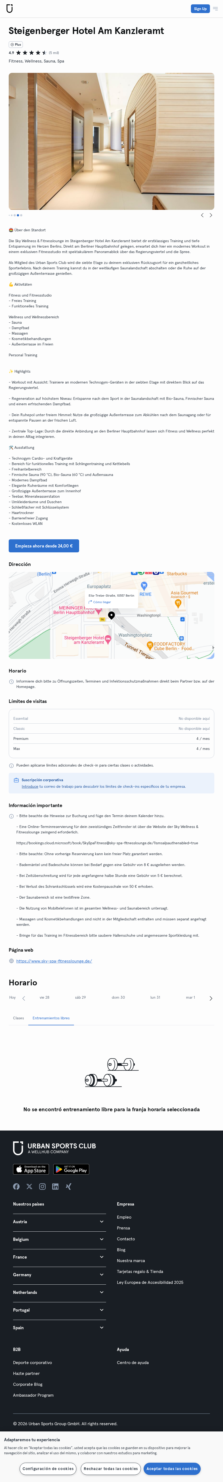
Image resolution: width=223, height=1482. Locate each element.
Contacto (126, 1238)
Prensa (123, 1228)
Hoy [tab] (12, 997)
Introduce (30, 786)
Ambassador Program (33, 1395)
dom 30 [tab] (118, 997)
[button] (59, 1221)
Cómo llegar (102, 602)
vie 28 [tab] (44, 997)
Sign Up (200, 8)
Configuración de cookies (48, 1468)
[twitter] (29, 1186)
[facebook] (16, 1186)
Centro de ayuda (133, 1362)
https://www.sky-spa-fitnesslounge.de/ (54, 961)
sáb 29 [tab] (80, 997)
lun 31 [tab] (155, 997)
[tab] (9, 215)
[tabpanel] (111, 1072)
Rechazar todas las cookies (111, 1468)
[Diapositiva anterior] (202, 215)
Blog (121, 1249)
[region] (111, 1456)
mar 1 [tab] (190, 997)
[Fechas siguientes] (211, 998)
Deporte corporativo (32, 1362)
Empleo (124, 1217)
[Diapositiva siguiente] (211, 215)
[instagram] (42, 1186)
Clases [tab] (18, 1018)
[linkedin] (55, 1186)
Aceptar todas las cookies (172, 1468)
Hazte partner (26, 1373)
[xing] (68, 1186)
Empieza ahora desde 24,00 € (44, 546)
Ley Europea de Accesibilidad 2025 (150, 1282)
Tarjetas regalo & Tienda (140, 1271)
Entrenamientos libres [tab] (51, 1018)
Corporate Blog (27, 1384)
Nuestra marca (131, 1260)
